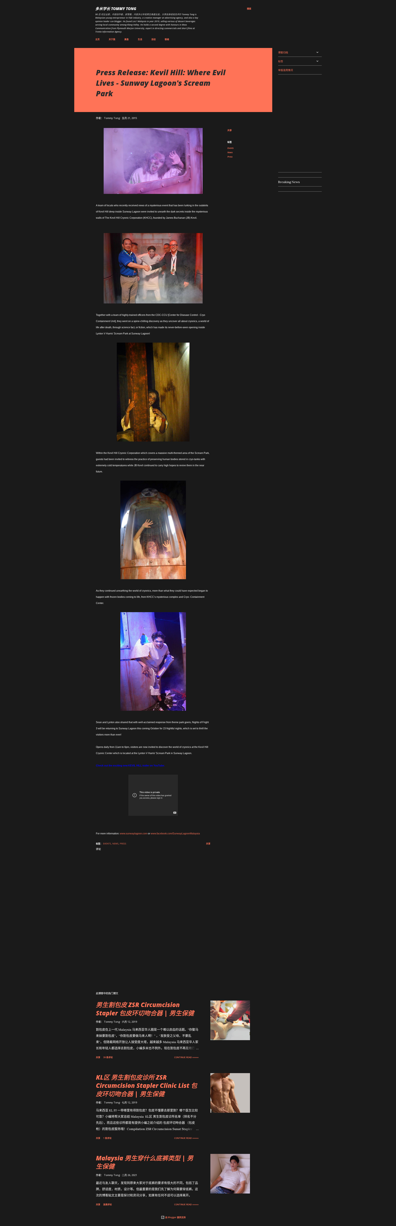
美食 (126, 39)
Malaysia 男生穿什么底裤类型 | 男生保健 (144, 1162)
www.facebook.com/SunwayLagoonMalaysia (175, 833)
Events (230, 148)
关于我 (112, 39)
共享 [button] (229, 130)
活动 (153, 39)
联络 (167, 39)
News (230, 152)
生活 (140, 39)
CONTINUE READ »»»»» (186, 1057)
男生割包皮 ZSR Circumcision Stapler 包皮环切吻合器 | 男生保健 (145, 1008)
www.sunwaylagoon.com (133, 833)
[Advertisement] (148, 952)
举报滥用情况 (285, 70)
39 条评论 (108, 1057)
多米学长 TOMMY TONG (115, 8)
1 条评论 (107, 1138)
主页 (97, 39)
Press (229, 156)
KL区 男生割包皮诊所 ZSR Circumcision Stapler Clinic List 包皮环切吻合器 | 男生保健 (146, 1085)
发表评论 (107, 1204)
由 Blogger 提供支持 (175, 1217)
